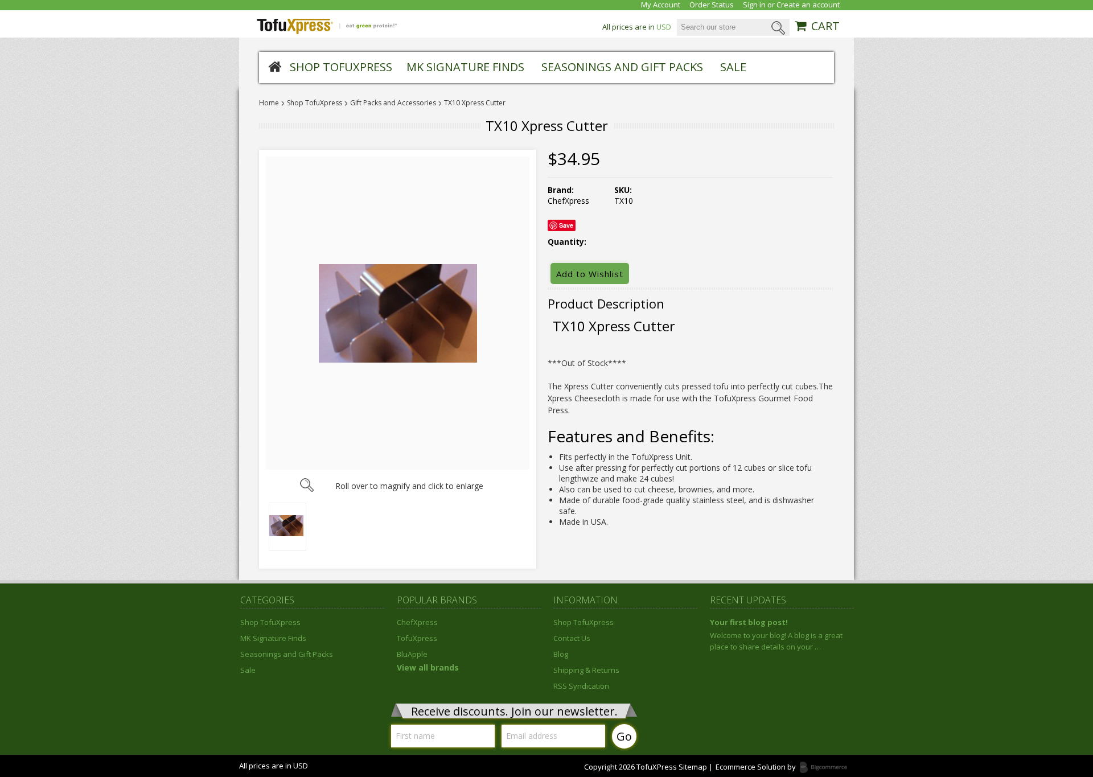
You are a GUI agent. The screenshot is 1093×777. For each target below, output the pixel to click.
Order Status (711, 5)
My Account (660, 5)
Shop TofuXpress (341, 67)
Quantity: (567, 242)
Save (566, 225)
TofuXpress (417, 638)
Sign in (754, 5)
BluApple (412, 654)
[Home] (274, 66)
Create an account (808, 5)
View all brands (428, 667)
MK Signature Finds (465, 67)
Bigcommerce (827, 768)
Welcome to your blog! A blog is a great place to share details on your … (776, 641)
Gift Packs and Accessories (393, 103)
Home (269, 103)
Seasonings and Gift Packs (622, 67)
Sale (733, 67)
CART (825, 26)
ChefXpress (417, 622)
